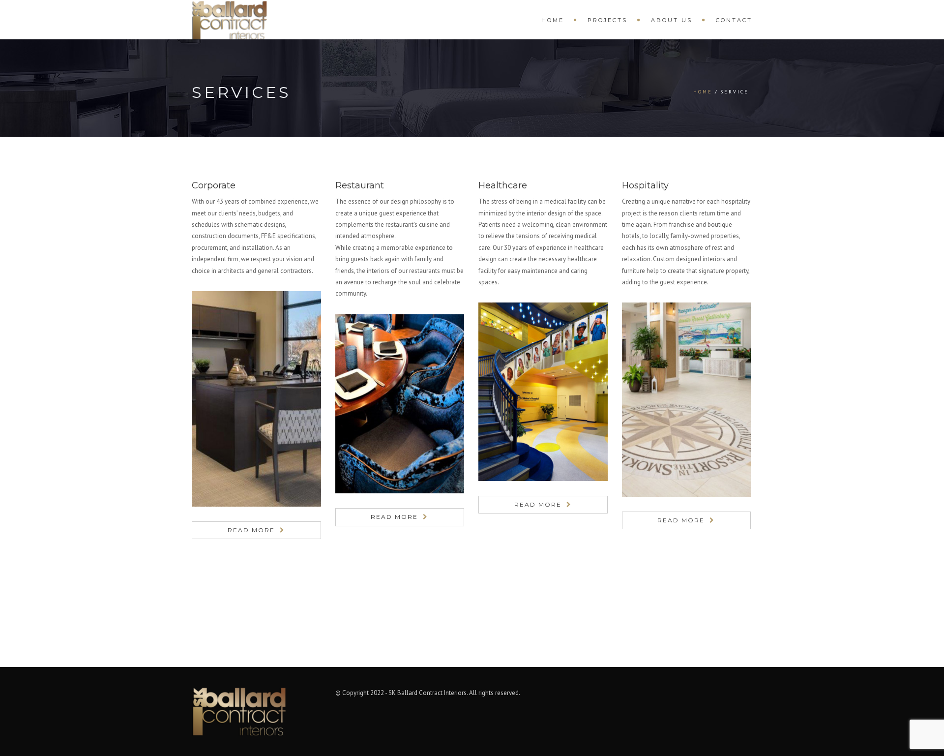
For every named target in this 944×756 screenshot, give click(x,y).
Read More (251, 530)
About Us (671, 20)
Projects (607, 20)
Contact (734, 20)
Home (552, 20)
